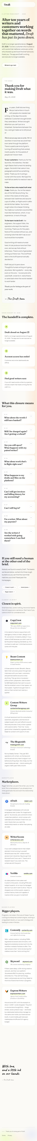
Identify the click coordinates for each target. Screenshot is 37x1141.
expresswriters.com (17, 994)
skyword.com (27, 961)
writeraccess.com (17, 840)
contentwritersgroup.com (20, 708)
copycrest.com (15, 623)
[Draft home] (7, 4)
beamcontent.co (16, 659)
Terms (4, 1135)
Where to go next (10, 65)
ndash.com (28, 801)
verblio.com (28, 873)
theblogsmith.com (17, 745)
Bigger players (9, 592)
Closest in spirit (9, 587)
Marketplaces (24, 587)
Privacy (10, 1135)
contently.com (27, 930)
